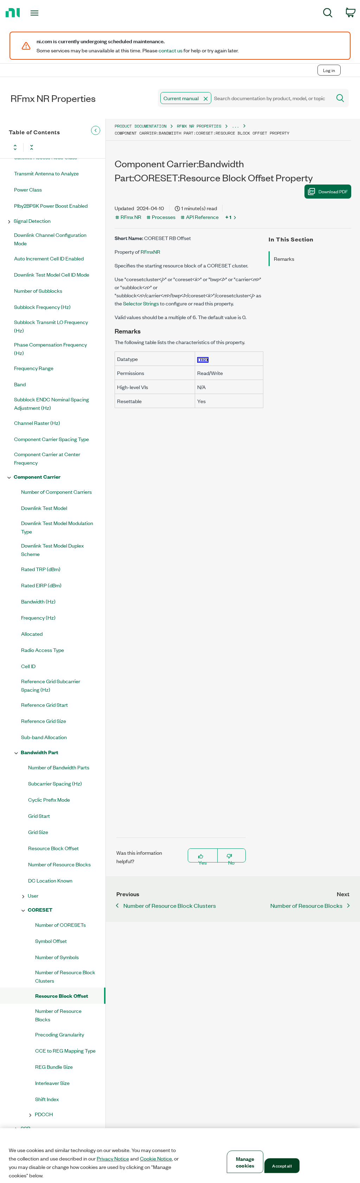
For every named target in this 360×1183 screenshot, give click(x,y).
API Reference (202, 216)
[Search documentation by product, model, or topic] (339, 98)
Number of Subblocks (38, 290)
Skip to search (74, 55)
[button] (205, 98)
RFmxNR (150, 251)
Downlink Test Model (44, 507)
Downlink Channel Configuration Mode (50, 239)
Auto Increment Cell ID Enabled (49, 258)
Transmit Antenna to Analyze (46, 173)
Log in (329, 70)
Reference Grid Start (44, 704)
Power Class (28, 189)
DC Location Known (50, 880)
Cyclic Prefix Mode (49, 799)
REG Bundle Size (54, 1066)
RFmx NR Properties (199, 126)
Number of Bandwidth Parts (58, 767)
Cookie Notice (156, 1158)
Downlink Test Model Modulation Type (57, 527)
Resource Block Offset (53, 848)
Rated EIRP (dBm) (41, 585)
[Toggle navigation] (47, 13)
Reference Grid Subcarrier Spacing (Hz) (50, 685)
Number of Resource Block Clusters (65, 976)
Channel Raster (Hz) (37, 422)
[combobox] (244, 98)
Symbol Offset (51, 940)
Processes (163, 216)
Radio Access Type (42, 649)
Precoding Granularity (59, 1034)
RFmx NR (131, 216)
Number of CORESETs (60, 924)
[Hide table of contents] (95, 130)
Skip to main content (27, 55)
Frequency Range (33, 367)
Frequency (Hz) (38, 617)
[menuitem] (328, 14)
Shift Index (47, 1099)
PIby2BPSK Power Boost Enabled (51, 205)
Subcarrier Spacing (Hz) (55, 783)
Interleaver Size (52, 1082)
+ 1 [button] (228, 216)
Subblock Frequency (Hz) (42, 306)
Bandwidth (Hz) (38, 601)
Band (20, 384)
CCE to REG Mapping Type (65, 1050)
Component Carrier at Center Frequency (47, 458)
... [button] (235, 126)
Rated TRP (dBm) (40, 569)
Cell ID (28, 666)
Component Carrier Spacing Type (51, 438)
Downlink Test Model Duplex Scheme (52, 549)
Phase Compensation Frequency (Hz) (50, 348)
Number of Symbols (57, 957)
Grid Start (39, 815)
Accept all (281, 1165)
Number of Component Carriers (56, 491)
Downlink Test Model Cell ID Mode (51, 274)
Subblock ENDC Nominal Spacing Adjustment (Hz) (51, 403)
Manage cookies (245, 1162)
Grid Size (38, 831)
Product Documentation (140, 126)
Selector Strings (141, 303)
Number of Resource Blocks (59, 864)
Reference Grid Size (43, 720)
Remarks (284, 258)
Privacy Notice (113, 1158)
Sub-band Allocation (44, 737)
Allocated (32, 633)
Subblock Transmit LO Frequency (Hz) (51, 326)
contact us (170, 50)
